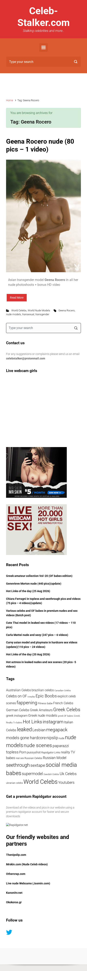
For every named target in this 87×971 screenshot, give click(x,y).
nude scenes (38, 745)
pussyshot (34, 752)
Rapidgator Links (50, 752)
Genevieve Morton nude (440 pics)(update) (33, 583)
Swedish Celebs (51, 774)
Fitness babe (45, 703)
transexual (28, 314)
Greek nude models (42, 715)
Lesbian (39, 730)
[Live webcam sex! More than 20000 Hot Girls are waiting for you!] (36, 529)
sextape (37, 765)
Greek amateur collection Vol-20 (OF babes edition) (39, 576)
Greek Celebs (66, 709)
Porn (22, 752)
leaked (24, 729)
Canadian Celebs (62, 690)
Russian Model (54, 758)
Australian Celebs (18, 690)
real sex (20, 758)
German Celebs (17, 710)
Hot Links (32, 722)
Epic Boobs (46, 695)
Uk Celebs (68, 773)
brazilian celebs (43, 690)
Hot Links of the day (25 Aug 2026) (28, 591)
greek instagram (17, 715)
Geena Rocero (66, 310)
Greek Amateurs (41, 710)
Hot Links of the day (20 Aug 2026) (28, 654)
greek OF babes (65, 716)
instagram (53, 722)
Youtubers (66, 782)
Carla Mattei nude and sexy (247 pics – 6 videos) (37, 635)
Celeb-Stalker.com (43, 16)
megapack (56, 729)
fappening (27, 702)
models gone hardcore (26, 737)
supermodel (32, 773)
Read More (16, 297)
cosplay (31, 696)
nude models (13, 314)
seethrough (18, 765)
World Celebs (19, 310)
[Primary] (43, 47)
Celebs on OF (16, 696)
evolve (19, 956)
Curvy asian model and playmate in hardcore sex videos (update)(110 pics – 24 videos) (41, 645)
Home (9, 100)
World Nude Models (39, 310)
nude (61, 738)
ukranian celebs (14, 783)
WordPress (65, 956)
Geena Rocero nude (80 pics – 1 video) (40, 145)
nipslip (52, 738)
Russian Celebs (33, 758)
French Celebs (63, 703)
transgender (42, 314)
